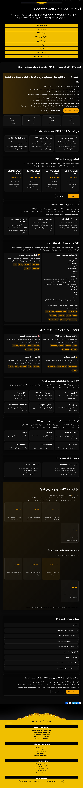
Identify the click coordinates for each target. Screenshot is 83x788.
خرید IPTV (60, 781)
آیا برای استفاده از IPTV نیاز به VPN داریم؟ (67, 646)
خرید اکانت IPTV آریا (50, 781)
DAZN (75, 292)
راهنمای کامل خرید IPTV (41, 37)
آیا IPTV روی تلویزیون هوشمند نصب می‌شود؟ (67, 641)
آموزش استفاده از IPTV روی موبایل (42, 734)
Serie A (75, 274)
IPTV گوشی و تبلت (41, 753)
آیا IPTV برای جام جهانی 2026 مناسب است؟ (67, 630)
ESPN (75, 295)
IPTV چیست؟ (74, 625)
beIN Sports (73, 287)
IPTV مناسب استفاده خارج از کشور (41, 755)
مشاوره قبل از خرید (61, 196)
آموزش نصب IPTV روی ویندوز (41, 738)
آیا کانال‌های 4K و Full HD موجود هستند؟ (68, 652)
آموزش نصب (41, 45)
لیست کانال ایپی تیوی (41, 49)
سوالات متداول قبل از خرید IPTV (41, 768)
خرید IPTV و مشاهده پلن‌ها (71, 110)
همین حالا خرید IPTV (72, 692)
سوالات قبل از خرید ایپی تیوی (41, 57)
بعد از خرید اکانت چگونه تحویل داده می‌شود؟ (67, 663)
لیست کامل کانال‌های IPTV (41, 764)
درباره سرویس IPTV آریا (41, 772)
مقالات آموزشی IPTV (41, 25)
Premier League (72, 269)
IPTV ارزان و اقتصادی (38, 781)
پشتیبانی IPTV (41, 53)
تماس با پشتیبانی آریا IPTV (41, 770)
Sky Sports (74, 290)
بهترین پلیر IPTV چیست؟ (71, 657)
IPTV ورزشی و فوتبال (56, 110)
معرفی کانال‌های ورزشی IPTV (41, 766)
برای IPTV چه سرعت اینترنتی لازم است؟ (68, 636)
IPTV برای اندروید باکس (41, 749)
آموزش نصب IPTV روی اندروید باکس (41, 732)
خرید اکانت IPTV (41, 33)
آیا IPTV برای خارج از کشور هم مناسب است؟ (67, 668)
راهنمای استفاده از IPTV (25, 781)
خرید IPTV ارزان (41, 41)
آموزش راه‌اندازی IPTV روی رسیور (41, 736)
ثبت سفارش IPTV (73, 196)
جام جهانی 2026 (73, 261)
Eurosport (74, 297)
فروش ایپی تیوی (41, 29)
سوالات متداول (43, 110)
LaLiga (75, 271)
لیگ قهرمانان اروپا (72, 263)
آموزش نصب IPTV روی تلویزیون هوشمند (41, 730)
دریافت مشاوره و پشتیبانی (58, 692)
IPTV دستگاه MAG (41, 751)
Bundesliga (74, 276)
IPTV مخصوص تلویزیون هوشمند (41, 747)
